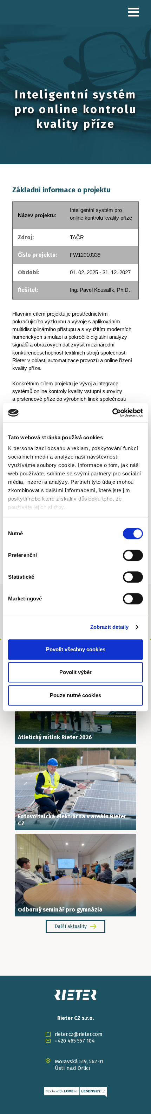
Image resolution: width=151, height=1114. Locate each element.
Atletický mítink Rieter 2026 (55, 737)
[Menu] (133, 12)
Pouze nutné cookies (75, 695)
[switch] (133, 555)
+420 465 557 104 (75, 1041)
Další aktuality (71, 926)
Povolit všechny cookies (75, 649)
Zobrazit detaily (109, 627)
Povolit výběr (75, 672)
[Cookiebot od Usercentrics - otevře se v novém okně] (112, 412)
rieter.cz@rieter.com (79, 1034)
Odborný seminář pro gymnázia (60, 909)
